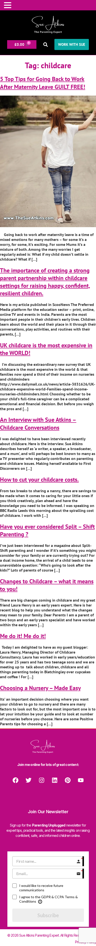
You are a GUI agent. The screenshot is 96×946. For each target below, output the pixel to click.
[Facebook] (15, 780)
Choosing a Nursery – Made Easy (40, 688)
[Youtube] (81, 780)
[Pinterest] (68, 780)
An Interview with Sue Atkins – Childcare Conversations (38, 423)
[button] (45, 44)
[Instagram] (42, 780)
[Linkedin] (55, 780)
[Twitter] (28, 780)
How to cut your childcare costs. (39, 479)
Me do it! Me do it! (23, 636)
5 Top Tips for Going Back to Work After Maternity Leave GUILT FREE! (42, 82)
